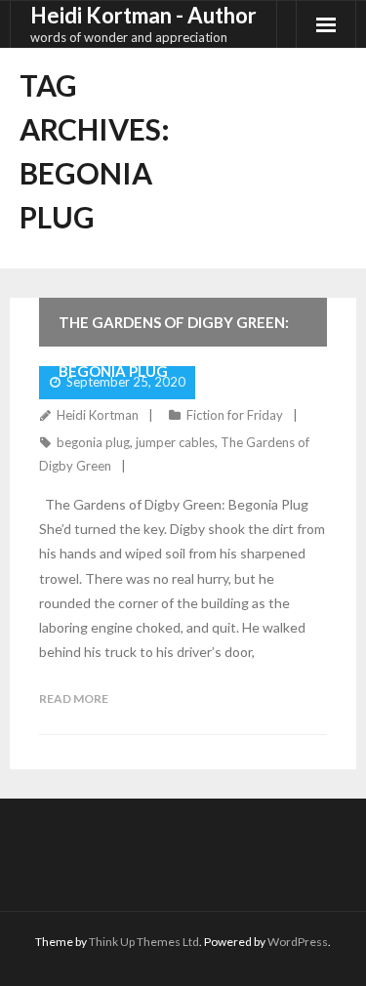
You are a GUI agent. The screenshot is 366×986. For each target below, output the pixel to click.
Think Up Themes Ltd (144, 941)
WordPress (297, 941)
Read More (73, 698)
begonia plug (93, 442)
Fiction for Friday (234, 415)
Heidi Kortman (98, 415)
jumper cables (175, 442)
